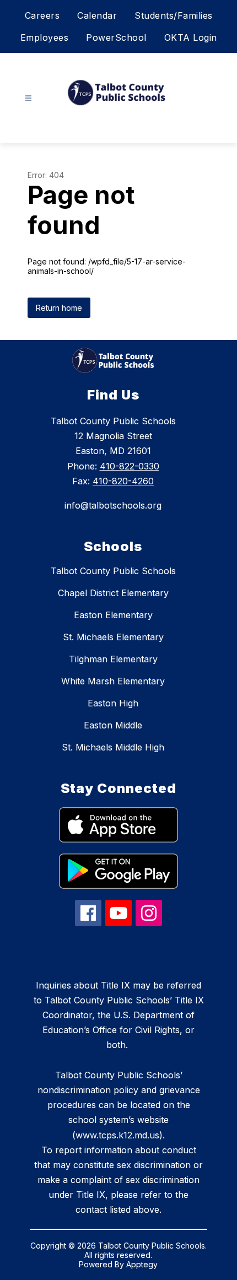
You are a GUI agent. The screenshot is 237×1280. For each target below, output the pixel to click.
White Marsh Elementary (113, 681)
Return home (59, 307)
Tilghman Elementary (113, 659)
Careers (42, 15)
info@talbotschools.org (112, 505)
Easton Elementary (113, 614)
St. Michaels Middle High (113, 747)
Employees (44, 37)
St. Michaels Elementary (113, 636)
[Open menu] (28, 98)
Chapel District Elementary (113, 592)
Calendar (97, 15)
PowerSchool (116, 37)
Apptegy (142, 1264)
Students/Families (173, 15)
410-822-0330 (129, 466)
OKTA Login (190, 37)
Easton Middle (113, 725)
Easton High (113, 703)
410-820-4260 (123, 481)
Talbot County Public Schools (113, 570)
